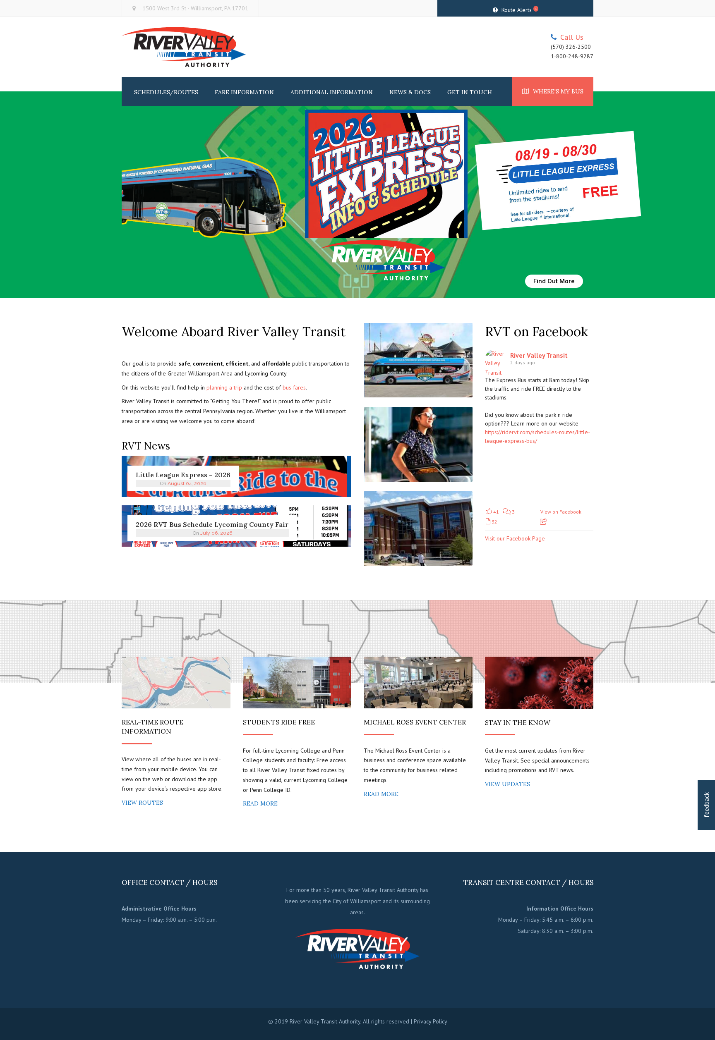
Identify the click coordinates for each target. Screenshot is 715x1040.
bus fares (294, 387)
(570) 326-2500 (571, 47)
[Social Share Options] (543, 522)
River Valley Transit (539, 355)
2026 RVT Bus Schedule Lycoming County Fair (212, 524)
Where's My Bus (558, 91)
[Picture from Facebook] (512, 475)
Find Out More (554, 281)
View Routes (142, 802)
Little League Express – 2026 (183, 475)
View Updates (507, 784)
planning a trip (224, 387)
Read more (260, 803)
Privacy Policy (430, 1021)
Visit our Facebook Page (515, 538)
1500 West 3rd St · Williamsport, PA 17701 (195, 8)
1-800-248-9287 (572, 56)
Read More (381, 794)
